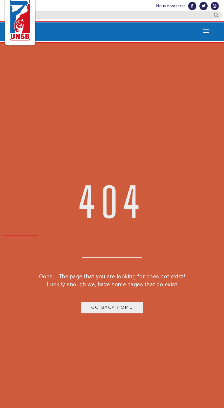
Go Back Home (112, 307)
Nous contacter (170, 6)
